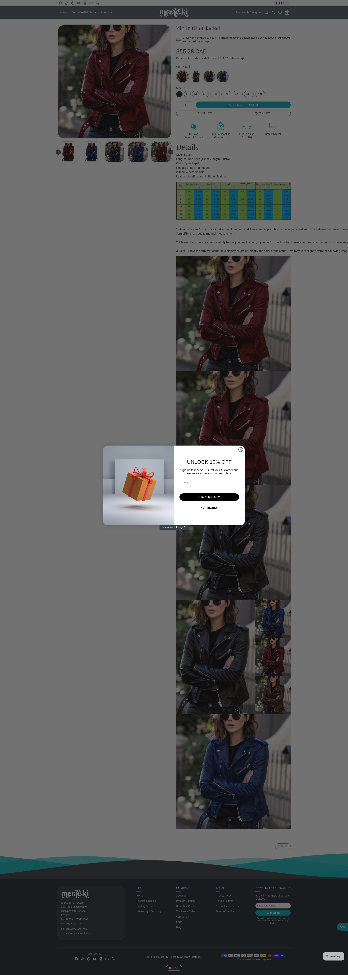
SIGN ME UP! (198, 496)
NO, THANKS (197, 508)
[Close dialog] (241, 449)
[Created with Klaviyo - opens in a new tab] (174, 527)
